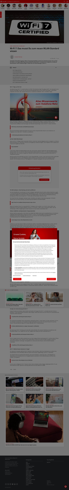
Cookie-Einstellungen (26, 275)
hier (30, 247)
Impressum (35, 275)
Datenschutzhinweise (17, 275)
